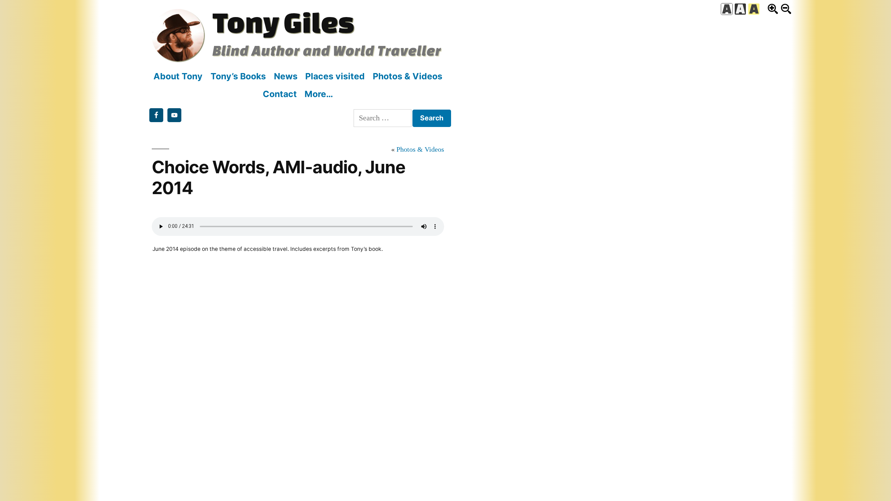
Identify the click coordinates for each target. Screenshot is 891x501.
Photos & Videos (407, 76)
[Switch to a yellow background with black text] (754, 9)
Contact (280, 94)
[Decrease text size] (786, 9)
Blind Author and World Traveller (326, 50)
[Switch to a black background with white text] (740, 9)
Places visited (335, 76)
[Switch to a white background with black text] (727, 9)
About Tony (178, 76)
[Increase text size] (773, 9)
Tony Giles (283, 22)
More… (319, 94)
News (286, 76)
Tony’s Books (238, 76)
